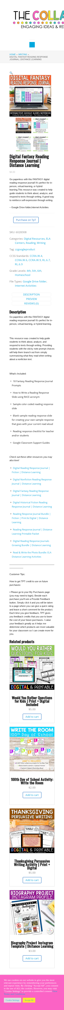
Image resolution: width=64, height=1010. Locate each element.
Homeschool (22, 275)
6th (39, 270)
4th (29, 270)
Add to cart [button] (32, 716)
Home (12, 54)
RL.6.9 (19, 264)
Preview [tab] (31, 299)
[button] (11, 73)
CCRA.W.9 (35, 260)
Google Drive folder (34, 281)
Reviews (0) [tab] (31, 303)
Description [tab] (31, 294)
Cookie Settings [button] (12, 1000)
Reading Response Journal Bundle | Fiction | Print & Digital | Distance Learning (31, 518)
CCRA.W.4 (36, 256)
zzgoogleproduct (25, 249)
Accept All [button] (29, 1000)
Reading (31, 243)
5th (34, 270)
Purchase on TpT (26, 220)
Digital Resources (34, 238)
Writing (22, 54)
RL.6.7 (46, 260)
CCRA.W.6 (21, 260)
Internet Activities (25, 285)
